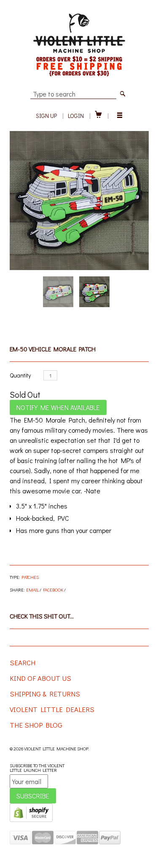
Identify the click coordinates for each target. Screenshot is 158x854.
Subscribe (32, 795)
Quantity (20, 375)
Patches (30, 577)
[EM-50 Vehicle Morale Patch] (79, 200)
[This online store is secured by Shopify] (31, 820)
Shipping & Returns (45, 694)
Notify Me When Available (58, 407)
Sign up (46, 116)
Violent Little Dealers (52, 709)
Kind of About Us (40, 678)
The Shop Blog (36, 725)
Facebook (53, 589)
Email (32, 589)
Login (76, 116)
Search (22, 662)
